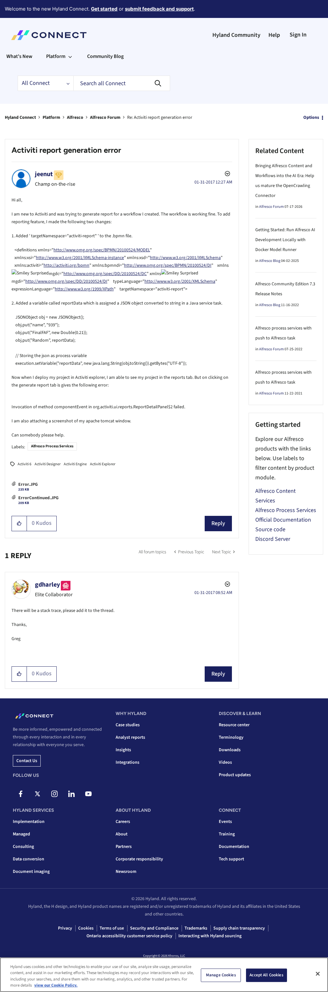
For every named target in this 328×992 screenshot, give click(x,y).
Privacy (65, 928)
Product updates (235, 775)
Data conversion (28, 859)
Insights (123, 750)
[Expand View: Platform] (70, 56)
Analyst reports (130, 737)
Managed (21, 834)
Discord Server (272, 539)
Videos (225, 762)
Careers (123, 821)
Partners (124, 846)
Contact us (26, 761)
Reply (218, 523)
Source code (270, 529)
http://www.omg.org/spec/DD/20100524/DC (105, 274)
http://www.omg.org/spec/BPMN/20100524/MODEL (101, 250)
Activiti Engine (75, 464)
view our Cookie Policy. (56, 985)
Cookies (86, 928)
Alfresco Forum (105, 117)
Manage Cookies (221, 975)
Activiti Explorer (102, 464)
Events (225, 821)
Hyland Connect (20, 117)
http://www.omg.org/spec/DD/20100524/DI (66, 281)
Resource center (234, 725)
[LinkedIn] (71, 793)
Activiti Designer (48, 464)
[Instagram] (54, 793)
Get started (104, 9)
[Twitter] (37, 793)
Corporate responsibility (139, 859)
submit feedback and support (159, 9)
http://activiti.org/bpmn (66, 265)
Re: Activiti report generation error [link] (159, 117)
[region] (164, 974)
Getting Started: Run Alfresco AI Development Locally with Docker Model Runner (285, 240)
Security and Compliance (154, 928)
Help (274, 35)
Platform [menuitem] (55, 56)
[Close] (318, 974)
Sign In (298, 35)
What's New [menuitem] (19, 56)
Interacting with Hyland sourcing (210, 936)
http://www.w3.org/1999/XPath (84, 289)
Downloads (230, 750)
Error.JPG (28, 484)
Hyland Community (236, 35)
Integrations (127, 762)
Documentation (234, 846)
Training (227, 834)
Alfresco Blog (269, 261)
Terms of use (112, 928)
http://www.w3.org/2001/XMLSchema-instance (80, 258)
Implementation (29, 821)
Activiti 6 (24, 464)
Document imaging (31, 871)
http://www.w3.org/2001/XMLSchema (185, 258)
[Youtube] (88, 793)
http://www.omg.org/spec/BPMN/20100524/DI (167, 265)
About (121, 834)
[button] (19, 523)
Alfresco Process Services (52, 446)
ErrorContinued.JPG (38, 498)
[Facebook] (20, 793)
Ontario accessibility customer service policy (129, 936)
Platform (51, 117)
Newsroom (126, 871)
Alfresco (75, 117)
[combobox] (121, 83)
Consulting (23, 846)
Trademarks (195, 928)
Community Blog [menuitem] (105, 56)
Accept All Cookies (266, 975)
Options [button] (311, 117)
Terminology (231, 737)
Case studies (128, 725)
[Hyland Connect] (48, 35)
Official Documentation (283, 520)
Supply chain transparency (239, 928)
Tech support (231, 859)
